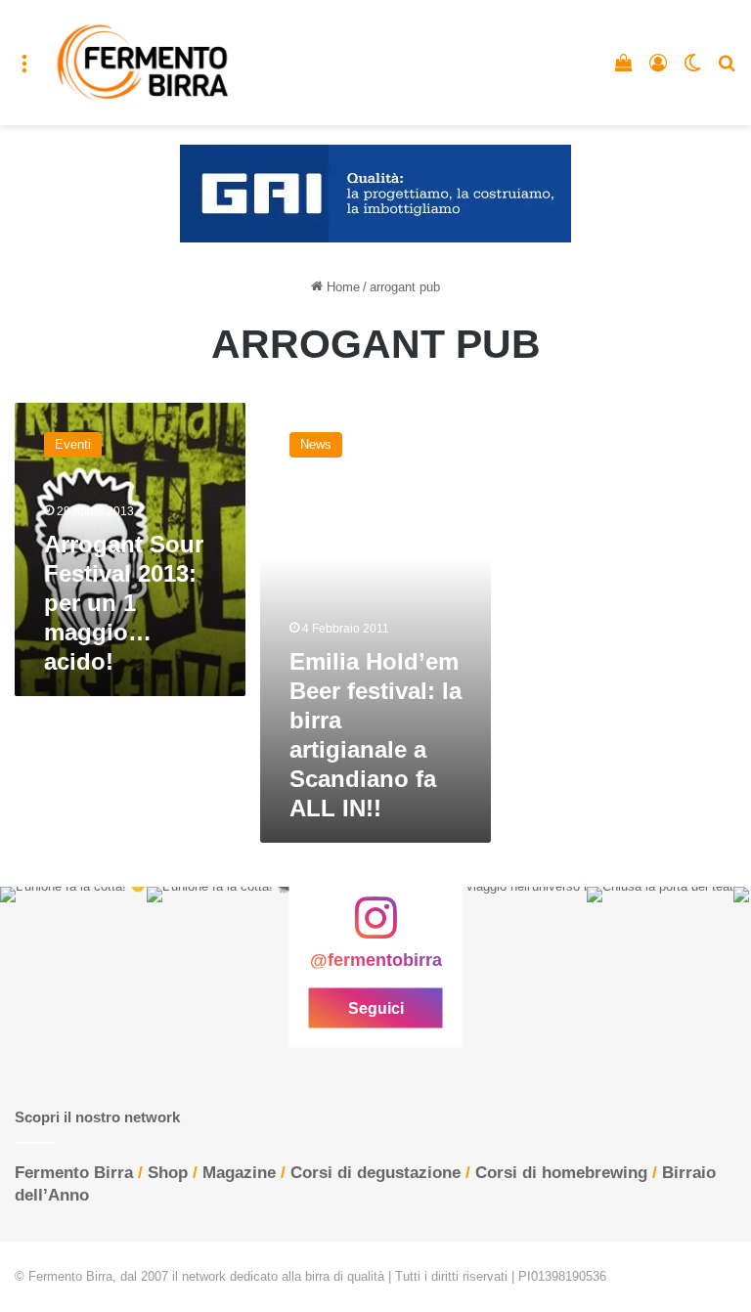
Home (341, 287)
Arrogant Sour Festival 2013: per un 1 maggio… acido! (123, 603)
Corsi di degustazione (375, 1172)
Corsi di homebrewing (561, 1172)
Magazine (239, 1172)
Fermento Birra (74, 1172)
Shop (168, 1172)
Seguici (376, 1007)
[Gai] (375, 193)
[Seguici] (375, 927)
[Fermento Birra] (144, 62)
